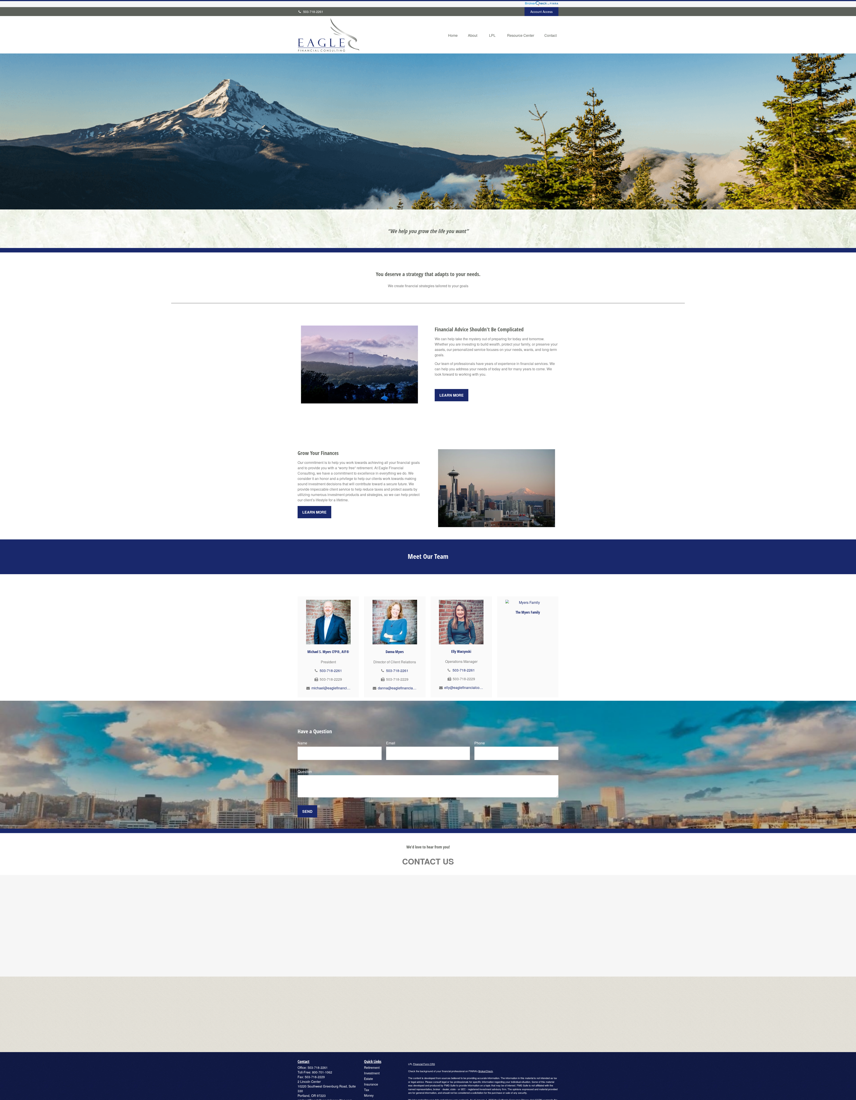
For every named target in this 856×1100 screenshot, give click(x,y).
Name (302, 743)
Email (390, 743)
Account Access (541, 11)
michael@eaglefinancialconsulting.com (330, 687)
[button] (452, 34)
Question (305, 771)
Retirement (372, 1067)
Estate (368, 1078)
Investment (372, 1073)
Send (307, 811)
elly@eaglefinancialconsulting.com (463, 687)
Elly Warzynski (461, 651)
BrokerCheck (485, 1071)
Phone (479, 743)
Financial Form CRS (424, 1064)
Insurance (371, 1084)
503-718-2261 (313, 11)
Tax (366, 1090)
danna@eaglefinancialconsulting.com (397, 687)
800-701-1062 (322, 1072)
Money (369, 1095)
